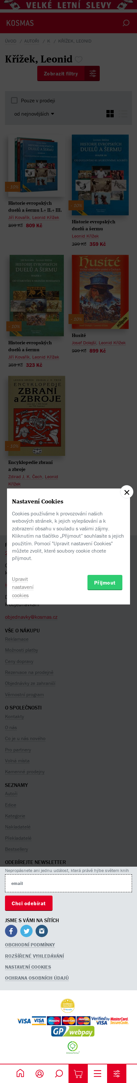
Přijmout (105, 582)
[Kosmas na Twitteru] (26, 932)
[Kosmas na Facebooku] (11, 932)
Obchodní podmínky (30, 944)
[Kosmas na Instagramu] (42, 932)
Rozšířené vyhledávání (34, 956)
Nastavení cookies (28, 967)
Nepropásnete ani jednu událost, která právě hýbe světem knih (67, 870)
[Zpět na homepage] (20, 1073)
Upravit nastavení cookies (23, 587)
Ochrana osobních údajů (37, 978)
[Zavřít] (126, 491)
